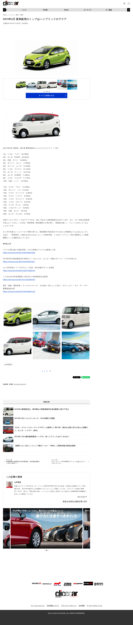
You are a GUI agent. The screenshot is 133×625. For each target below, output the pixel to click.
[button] (128, 9)
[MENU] (129, 3)
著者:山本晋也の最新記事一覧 (74, 501)
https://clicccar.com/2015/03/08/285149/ (19, 291)
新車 (21, 15)
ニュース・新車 (14, 15)
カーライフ (87, 10)
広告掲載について (53, 605)
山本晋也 (25, 23)
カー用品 (109, 10)
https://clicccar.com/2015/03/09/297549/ (19, 252)
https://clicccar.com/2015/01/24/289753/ (19, 279)
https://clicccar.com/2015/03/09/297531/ (19, 261)
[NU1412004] (35, 124)
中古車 (45, 10)
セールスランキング (20, 384)
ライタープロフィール (94, 605)
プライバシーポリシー (68, 605)
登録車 (11, 384)
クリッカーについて (38, 605)
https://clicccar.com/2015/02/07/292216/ (19, 270)
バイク (24, 10)
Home (66, 10)
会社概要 (82, 605)
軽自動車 (5, 384)
